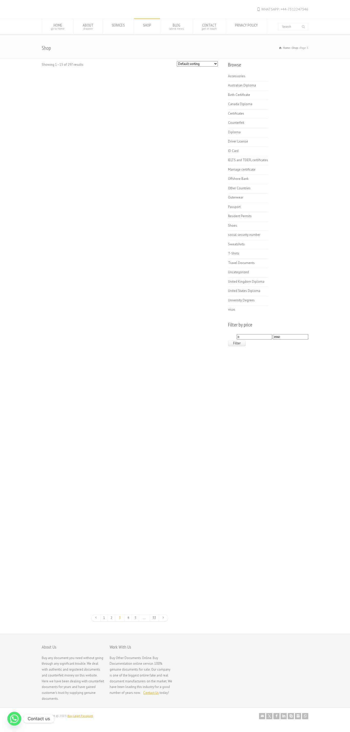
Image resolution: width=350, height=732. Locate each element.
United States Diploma (244, 291)
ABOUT (88, 26)
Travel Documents (241, 263)
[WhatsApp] (305, 716)
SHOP (147, 25)
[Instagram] (298, 716)
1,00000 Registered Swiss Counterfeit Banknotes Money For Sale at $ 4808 (130, 143)
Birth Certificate (239, 95)
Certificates (236, 113)
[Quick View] (54, 174)
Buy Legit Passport (80, 716)
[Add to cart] (73, 117)
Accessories (236, 76)
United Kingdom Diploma (246, 281)
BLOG (176, 26)
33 (154, 618)
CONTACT (209, 26)
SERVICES (118, 25)
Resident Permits (240, 216)
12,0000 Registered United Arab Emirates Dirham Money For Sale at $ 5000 (187, 250)
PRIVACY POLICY (246, 25)
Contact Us (151, 693)
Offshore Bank (238, 179)
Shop (295, 48)
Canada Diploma (130, 350)
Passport (234, 207)
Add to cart (69, 174)
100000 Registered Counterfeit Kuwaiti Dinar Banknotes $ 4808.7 (129, 250)
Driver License (238, 141)
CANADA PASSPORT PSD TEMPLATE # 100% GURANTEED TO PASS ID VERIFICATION (73, 469)
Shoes (232, 225)
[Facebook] (276, 716)
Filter (237, 343)
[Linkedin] (284, 716)
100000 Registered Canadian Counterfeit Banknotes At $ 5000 (186, 143)
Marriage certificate (241, 169)
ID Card (233, 151)
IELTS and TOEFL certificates (248, 160)
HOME (58, 26)
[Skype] (291, 716)
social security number (244, 235)
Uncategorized (238, 272)
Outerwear (235, 197)
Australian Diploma (242, 85)
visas (231, 309)
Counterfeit (236, 123)
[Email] (262, 716)
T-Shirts (233, 253)
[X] (269, 716)
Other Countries (239, 188)
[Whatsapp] (14, 719)
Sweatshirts (236, 244)
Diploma (234, 132)
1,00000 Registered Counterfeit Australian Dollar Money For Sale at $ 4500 (73, 143)
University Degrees (241, 300)
